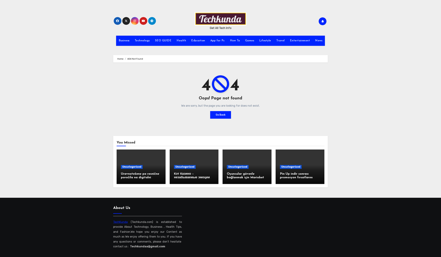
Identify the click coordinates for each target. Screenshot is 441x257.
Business (124, 40)
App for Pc (217, 40)
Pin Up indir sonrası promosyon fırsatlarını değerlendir (296, 177)
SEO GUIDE (163, 40)
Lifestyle (265, 40)
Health (181, 40)
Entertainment (300, 40)
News (318, 40)
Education (198, 40)
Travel (280, 40)
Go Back (220, 114)
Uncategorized (131, 166)
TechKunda (120, 222)
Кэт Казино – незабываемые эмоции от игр (192, 177)
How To (235, 40)
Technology (142, 40)
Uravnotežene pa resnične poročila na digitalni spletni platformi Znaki (140, 177)
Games (249, 40)
